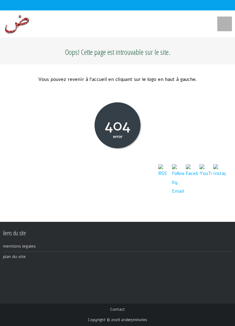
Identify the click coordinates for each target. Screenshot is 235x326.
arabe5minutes (134, 320)
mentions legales (19, 246)
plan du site (14, 257)
